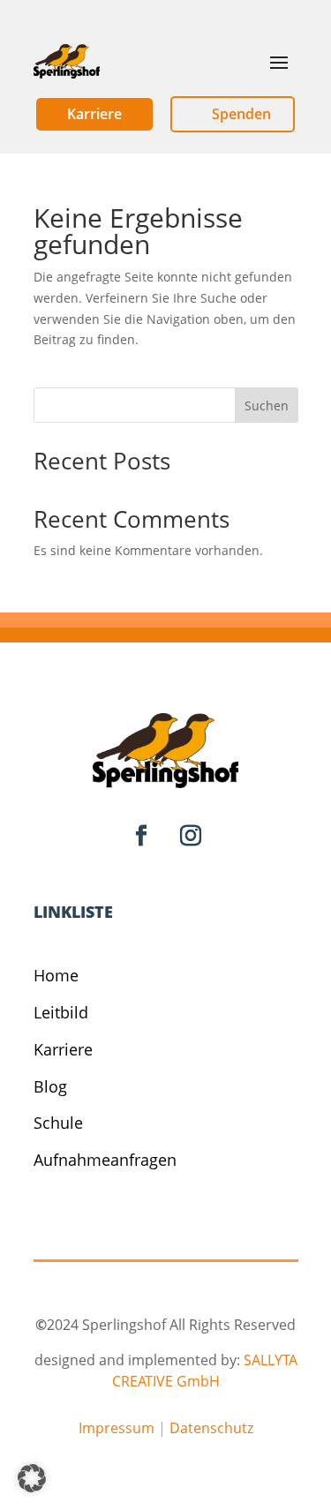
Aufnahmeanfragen (105, 1159)
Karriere (63, 1049)
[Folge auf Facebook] (141, 836)
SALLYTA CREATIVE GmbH (204, 1370)
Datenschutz (211, 1428)
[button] (32, 1478)
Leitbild (61, 1012)
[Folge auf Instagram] (190, 836)
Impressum (116, 1428)
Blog (50, 1086)
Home (56, 975)
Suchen (266, 405)
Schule (58, 1122)
